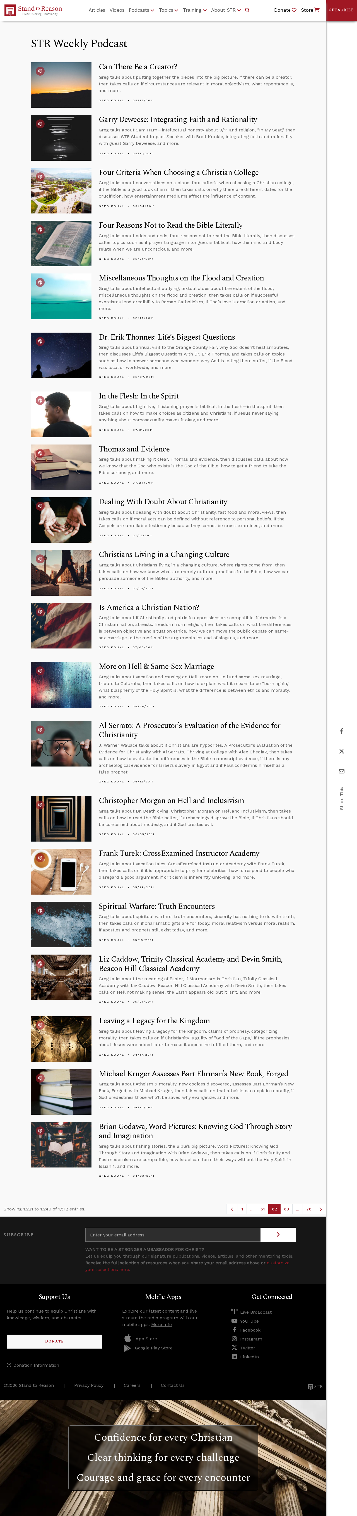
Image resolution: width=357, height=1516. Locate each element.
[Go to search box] (247, 10)
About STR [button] (223, 10)
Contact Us (173, 1385)
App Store (146, 1338)
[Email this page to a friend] (341, 771)
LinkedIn (249, 1356)
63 (288, 1210)
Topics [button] (166, 10)
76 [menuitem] (309, 1209)
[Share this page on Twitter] (341, 751)
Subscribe (341, 10)
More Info (161, 1324)
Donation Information (36, 1365)
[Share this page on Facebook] (342, 731)
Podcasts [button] (139, 10)
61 (264, 1210)
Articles (97, 10)
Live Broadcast (256, 1312)
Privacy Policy (88, 1385)
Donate (54, 1341)
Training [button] (192, 10)
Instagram (251, 1339)
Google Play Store (154, 1348)
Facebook (250, 1330)
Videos (117, 10)
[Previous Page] (232, 1209)
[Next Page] (321, 1209)
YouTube (249, 1321)
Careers (132, 1385)
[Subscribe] (278, 1235)
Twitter (247, 1348)
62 (276, 1210)
